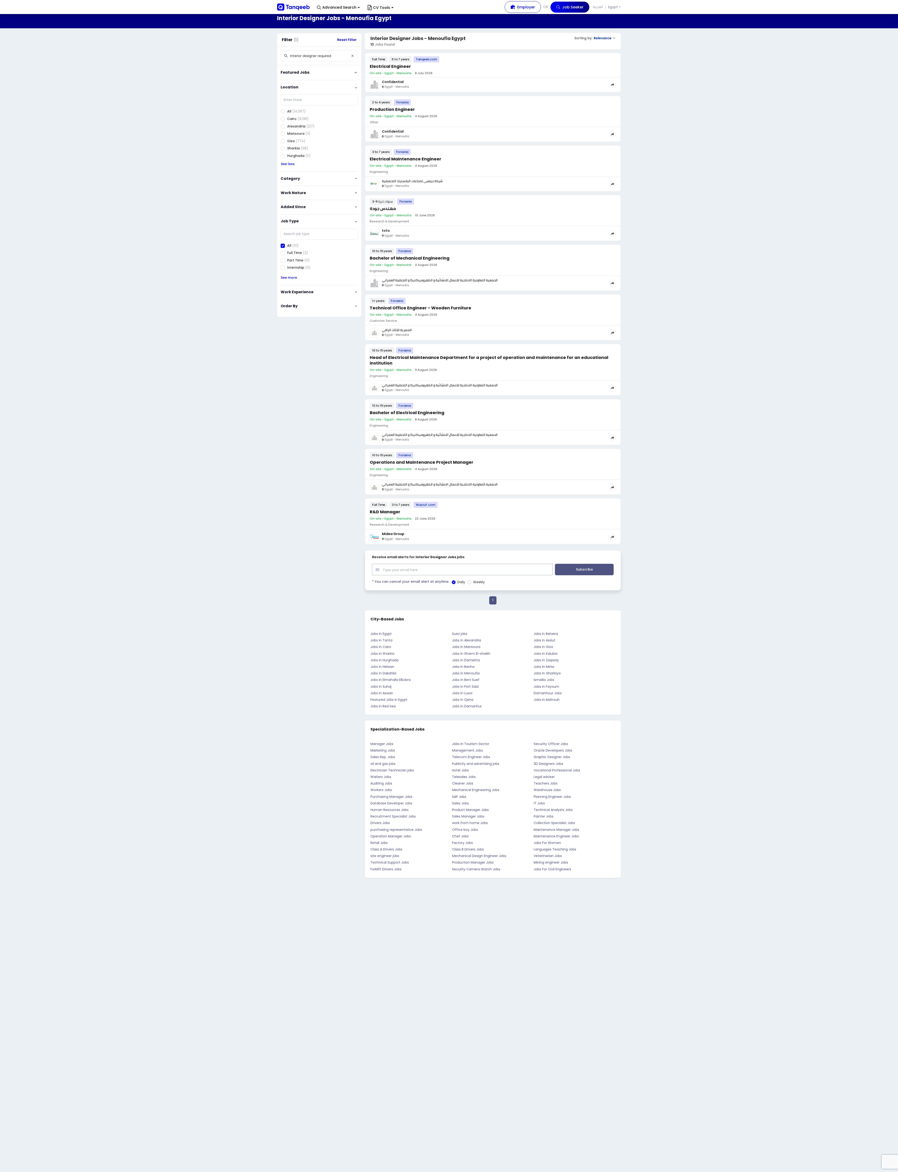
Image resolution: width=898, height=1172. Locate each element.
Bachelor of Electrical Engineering (407, 413)
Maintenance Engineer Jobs (556, 836)
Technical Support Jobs (389, 862)
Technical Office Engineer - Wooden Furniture (420, 308)
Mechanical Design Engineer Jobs (479, 856)
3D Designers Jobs (548, 763)
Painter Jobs (544, 816)
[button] (338, 7)
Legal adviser (544, 776)
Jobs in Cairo (380, 646)
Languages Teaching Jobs (555, 849)
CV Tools (381, 7)
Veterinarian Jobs (548, 856)
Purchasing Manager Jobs (391, 796)
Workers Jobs (381, 790)
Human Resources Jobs (389, 809)
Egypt (613, 7)
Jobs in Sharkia (382, 653)
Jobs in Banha (463, 666)
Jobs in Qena (462, 699)
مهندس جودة (383, 208)
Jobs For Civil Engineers (552, 869)
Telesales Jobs (464, 776)
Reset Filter (347, 39)
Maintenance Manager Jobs (556, 829)
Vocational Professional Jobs (557, 770)
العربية (598, 6)
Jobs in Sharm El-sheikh (471, 653)
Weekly (479, 582)
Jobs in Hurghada (384, 660)
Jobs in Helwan (382, 666)
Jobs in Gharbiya (547, 673)
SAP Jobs (459, 796)
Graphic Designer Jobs (552, 757)
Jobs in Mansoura (466, 646)
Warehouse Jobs (547, 790)
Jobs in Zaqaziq (546, 660)
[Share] (612, 84)
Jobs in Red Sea (383, 706)
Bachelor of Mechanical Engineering (409, 258)
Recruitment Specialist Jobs (393, 816)
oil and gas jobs (382, 763)
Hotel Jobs (460, 770)
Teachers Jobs (546, 783)
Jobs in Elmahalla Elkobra (390, 679)
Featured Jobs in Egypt (388, 699)
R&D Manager (385, 512)
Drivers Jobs (380, 823)
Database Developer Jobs (391, 803)
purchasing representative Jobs (396, 829)
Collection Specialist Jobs (554, 823)
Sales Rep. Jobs (382, 757)
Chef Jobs (460, 836)
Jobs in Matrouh (547, 699)
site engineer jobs (384, 856)
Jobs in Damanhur (467, 706)
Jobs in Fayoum (546, 686)
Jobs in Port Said (465, 686)
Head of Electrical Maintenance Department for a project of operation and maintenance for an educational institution (489, 360)
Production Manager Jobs (473, 862)
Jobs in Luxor (462, 693)
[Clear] (352, 56)
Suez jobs (459, 633)
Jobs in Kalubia (546, 653)
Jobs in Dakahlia (383, 673)
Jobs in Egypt (381, 633)
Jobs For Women (547, 842)
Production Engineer (392, 109)
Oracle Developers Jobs (553, 750)
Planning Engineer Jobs (552, 796)
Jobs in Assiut (544, 640)
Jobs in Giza (543, 646)
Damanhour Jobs (548, 693)
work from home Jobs (470, 823)
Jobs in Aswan (381, 693)
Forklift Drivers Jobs (386, 869)
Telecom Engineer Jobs (471, 757)
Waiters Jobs (380, 776)
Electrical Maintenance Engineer (405, 159)
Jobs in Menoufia (466, 673)
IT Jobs (539, 803)
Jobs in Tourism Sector (470, 744)
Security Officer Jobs (551, 744)
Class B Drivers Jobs (468, 849)
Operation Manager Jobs (390, 836)
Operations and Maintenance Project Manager (421, 462)
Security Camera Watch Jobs (476, 869)
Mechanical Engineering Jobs (475, 790)
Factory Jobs (462, 842)
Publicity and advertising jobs (475, 763)
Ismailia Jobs (544, 679)
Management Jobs (467, 750)
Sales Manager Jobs (468, 816)
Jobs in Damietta (466, 660)
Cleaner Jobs (462, 783)
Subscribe (584, 569)
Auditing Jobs (381, 783)
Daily (461, 582)
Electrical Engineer (390, 66)
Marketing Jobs (382, 750)
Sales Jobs (460, 803)
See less (288, 164)
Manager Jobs (381, 744)
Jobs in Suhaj (380, 686)
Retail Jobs (379, 842)
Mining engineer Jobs (551, 862)
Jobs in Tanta (381, 640)
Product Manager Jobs (470, 809)
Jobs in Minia (544, 666)
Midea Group (393, 534)
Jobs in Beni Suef (465, 679)
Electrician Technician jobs (392, 770)
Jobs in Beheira (546, 633)
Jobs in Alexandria (466, 640)
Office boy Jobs (465, 829)
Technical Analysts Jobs (553, 809)
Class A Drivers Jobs (386, 849)
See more (289, 277)
